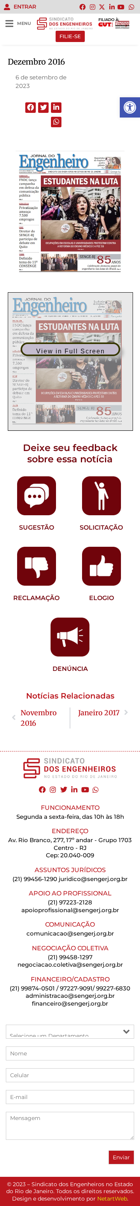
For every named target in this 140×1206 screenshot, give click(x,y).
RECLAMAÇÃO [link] (36, 598)
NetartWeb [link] (112, 1198)
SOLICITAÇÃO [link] (101, 527)
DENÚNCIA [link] (70, 668)
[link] (130, 107)
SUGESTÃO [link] (36, 527)
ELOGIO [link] (101, 598)
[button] (30, 107)
